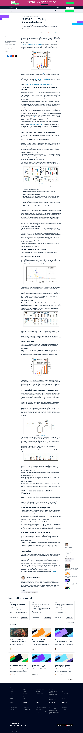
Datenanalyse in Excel (27, 711)
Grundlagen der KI (39, 704)
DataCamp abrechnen (53, 694)
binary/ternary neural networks (35, 124)
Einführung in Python (27, 704)
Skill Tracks (25, 689)
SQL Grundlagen (39, 705)
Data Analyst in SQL (52, 704)
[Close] (81, 3)
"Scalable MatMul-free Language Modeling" (32, 44)
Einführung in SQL (26, 705)
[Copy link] (6, 56)
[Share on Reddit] (13, 56)
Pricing (50, 687)
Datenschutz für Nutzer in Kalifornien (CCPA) (34, 728)
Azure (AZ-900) (64, 712)
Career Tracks (25, 687)
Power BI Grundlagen (40, 709)
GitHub (26, 75)
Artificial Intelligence (65, 693)
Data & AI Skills (39, 687)
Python (63, 687)
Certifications (25, 693)
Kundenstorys (38, 694)
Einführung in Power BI (27, 709)
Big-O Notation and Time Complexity (43, 79)
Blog (28, 16)
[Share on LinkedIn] (8, 56)
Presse (11, 689)
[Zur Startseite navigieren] (13, 8)
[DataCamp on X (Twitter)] (14, 726)
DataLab (24, 698)
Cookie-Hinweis (22, 728)
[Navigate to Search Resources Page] (56, 11)
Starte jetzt (69, 3)
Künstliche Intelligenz (34, 16)
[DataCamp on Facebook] (11, 726)
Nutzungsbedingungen (13, 731)
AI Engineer (64, 709)
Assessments (25, 696)
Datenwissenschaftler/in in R (54, 708)
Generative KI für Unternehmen (40, 604)
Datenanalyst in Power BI (53, 710)
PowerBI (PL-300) (65, 711)
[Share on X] (16, 56)
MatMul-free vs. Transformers (10, 44)
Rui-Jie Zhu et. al (42, 71)
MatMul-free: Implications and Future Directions (10, 49)
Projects (24, 694)
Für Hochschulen (52, 697)
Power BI (63, 694)
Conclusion (7, 51)
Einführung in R (26, 707)
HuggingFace (44, 73)
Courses (24, 691)
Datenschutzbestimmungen (14, 728)
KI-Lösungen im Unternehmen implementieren (17, 605)
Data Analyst (64, 704)
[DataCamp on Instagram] (25, 726)
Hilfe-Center (12, 696)
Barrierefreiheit (44, 728)
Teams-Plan (38, 691)
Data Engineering (13, 707)
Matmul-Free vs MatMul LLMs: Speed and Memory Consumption (38, 84)
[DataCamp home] (18, 723)
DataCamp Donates (52, 699)
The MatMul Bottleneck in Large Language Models (10, 39)
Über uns (11, 687)
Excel (63, 696)
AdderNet (31, 122)
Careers (11, 691)
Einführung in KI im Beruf (27, 712)
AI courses (53, 571)
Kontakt (11, 698)
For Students (51, 689)
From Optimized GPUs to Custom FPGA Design (9, 46)
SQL (62, 691)
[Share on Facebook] (11, 56)
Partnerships (12, 694)
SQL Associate (64, 705)
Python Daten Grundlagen (41, 707)
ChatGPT (63, 698)
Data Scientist (64, 707)
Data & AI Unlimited (39, 693)
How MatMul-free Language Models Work (10, 42)
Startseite (24, 16)
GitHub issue (47, 444)
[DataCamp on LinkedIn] (18, 726)
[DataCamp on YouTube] (21, 726)
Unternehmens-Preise (40, 689)
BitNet (35, 116)
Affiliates (12, 693)
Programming (12, 709)
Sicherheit (49, 728)
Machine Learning (13, 705)
